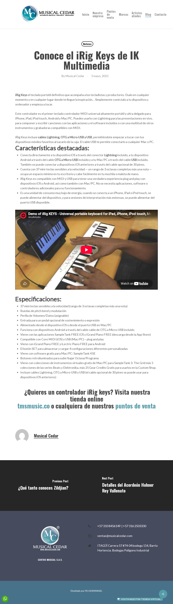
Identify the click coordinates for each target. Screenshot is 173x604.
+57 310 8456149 (109, 526)
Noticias (87, 44)
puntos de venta (135, 405)
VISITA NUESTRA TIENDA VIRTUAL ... (142, 599)
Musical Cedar (74, 76)
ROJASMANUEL (93, 590)
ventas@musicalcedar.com (114, 536)
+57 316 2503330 (134, 526)
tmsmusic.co (33, 405)
